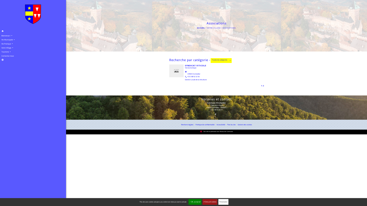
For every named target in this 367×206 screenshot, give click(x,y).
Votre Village (214, 28)
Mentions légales (187, 125)
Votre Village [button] (6, 48)
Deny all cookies (210, 202)
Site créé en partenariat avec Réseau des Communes (218, 131)
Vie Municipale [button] (7, 40)
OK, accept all (196, 202)
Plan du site (231, 125)
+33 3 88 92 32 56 (193, 77)
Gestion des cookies (245, 125)
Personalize (223, 202)
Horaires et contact (216, 99)
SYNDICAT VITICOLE (195, 65)
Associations (229, 28)
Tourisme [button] (5, 52)
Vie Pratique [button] (6, 44)
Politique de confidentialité (205, 125)
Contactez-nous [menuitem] (7, 56)
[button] (33, 31)
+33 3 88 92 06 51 (216, 110)
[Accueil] (33, 14)
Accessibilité (221, 125)
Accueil (201, 28)
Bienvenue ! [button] (6, 36)
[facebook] (216, 114)
